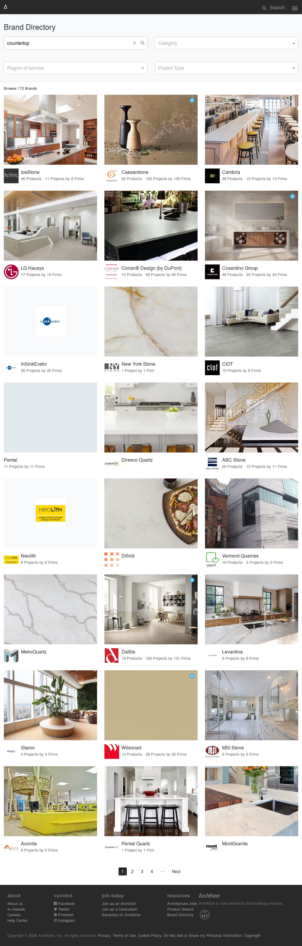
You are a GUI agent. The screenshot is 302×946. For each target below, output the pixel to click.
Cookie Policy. (150, 935)
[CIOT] (251, 322)
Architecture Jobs (182, 903)
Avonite (29, 843)
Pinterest (65, 914)
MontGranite (235, 843)
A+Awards (16, 909)
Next (176, 871)
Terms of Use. (125, 935)
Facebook (66, 903)
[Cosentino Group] (251, 226)
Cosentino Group (240, 267)
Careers (14, 914)
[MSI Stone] (251, 705)
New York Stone (138, 363)
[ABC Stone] (251, 417)
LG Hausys (32, 267)
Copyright (252, 935)
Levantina (232, 651)
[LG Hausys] (50, 226)
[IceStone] (50, 130)
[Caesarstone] (151, 130)
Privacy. (104, 935)
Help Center (17, 920)
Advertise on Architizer (121, 914)
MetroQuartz (34, 651)
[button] (136, 43)
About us (15, 903)
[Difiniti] (151, 513)
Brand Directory (180, 914)
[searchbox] (160, 42)
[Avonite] (50, 801)
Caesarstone (135, 172)
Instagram (66, 920)
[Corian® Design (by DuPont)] (151, 226)
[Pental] (50, 417)
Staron (28, 747)
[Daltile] (151, 609)
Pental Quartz (136, 843)
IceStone (30, 172)
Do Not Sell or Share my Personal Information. (203, 935)
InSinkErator (34, 363)
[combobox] (226, 43)
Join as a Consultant (119, 909)
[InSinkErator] (50, 322)
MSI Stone (233, 747)
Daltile (128, 651)
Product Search (180, 909)
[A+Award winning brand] (192, 100)
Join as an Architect (119, 903)
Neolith (28, 555)
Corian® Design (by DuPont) (152, 267)
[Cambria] (251, 130)
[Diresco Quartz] (151, 417)
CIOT (227, 363)
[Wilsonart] (151, 705)
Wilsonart (131, 747)
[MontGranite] (251, 801)
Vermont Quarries (240, 555)
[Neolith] (50, 513)
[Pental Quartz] (151, 801)
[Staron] (50, 705)
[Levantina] (251, 609)
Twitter (63, 909)
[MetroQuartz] (50, 609)
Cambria (231, 172)
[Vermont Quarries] (251, 513)
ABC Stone (234, 459)
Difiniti (128, 555)
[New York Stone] (151, 322)
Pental (10, 459)
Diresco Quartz (137, 459)
